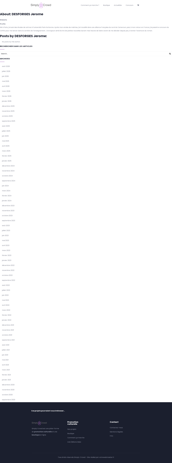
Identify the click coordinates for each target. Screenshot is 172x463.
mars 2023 (6, 250)
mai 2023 (5, 240)
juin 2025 (5, 136)
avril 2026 (5, 86)
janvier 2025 (6, 161)
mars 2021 (6, 370)
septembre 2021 (8, 340)
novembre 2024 (8, 171)
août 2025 (6, 126)
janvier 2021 (6, 380)
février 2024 (6, 196)
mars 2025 (6, 151)
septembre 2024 (8, 181)
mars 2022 (6, 310)
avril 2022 (5, 305)
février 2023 (6, 255)
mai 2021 (5, 360)
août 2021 (5, 345)
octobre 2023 (7, 215)
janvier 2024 (6, 201)
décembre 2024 (8, 166)
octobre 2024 (7, 176)
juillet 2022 (6, 290)
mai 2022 (5, 300)
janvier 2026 (6, 101)
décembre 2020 (8, 385)
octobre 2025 (7, 116)
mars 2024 (6, 191)
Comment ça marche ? (90, 5)
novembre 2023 (8, 210)
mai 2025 (5, 141)
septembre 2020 (8, 400)
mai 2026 (5, 81)
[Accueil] (41, 5)
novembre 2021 (8, 330)
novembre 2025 (8, 111)
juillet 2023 (6, 230)
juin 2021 (5, 355)
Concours (129, 5)
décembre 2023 (8, 205)
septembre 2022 (8, 280)
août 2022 (6, 285)
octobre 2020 (7, 395)
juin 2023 (5, 235)
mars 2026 (6, 91)
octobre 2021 (7, 335)
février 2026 (6, 96)
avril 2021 (5, 365)
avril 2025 (5, 146)
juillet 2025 (6, 131)
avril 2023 (5, 245)
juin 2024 (5, 186)
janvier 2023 (6, 260)
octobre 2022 (7, 275)
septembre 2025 (8, 121)
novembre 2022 (8, 270)
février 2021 (6, 375)
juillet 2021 (6, 350)
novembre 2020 (8, 390)
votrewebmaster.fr (106, 457)
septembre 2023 (8, 220)
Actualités (118, 5)
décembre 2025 (8, 106)
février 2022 (6, 315)
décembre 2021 (8, 325)
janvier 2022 (6, 320)
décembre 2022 (8, 265)
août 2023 (6, 225)
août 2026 (6, 66)
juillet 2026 (6, 71)
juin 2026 (5, 76)
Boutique (106, 5)
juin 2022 (5, 295)
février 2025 (6, 156)
